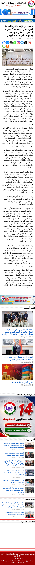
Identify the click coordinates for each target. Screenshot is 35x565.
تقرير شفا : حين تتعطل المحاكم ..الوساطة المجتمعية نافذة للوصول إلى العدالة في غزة (13, 472)
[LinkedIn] (18, 558)
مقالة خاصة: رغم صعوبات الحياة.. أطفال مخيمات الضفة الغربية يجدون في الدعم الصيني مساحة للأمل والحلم (17, 331)
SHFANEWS (5, 554)
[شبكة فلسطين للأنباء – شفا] (17, 3)
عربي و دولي (15, 38)
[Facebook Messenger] (7, 42)
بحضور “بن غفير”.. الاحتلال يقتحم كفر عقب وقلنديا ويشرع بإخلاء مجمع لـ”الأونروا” (13, 490)
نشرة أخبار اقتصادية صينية (22, 382)
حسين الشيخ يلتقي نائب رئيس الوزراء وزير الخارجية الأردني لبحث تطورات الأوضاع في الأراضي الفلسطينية (13, 463)
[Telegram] (22, 42)
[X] (11, 42)
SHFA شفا (17, 556)
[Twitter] (20, 558)
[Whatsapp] (14, 42)
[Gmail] (29, 42)
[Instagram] (18, 42)
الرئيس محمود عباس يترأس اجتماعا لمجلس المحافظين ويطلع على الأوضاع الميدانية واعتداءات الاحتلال (13, 445)
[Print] (7, 46)
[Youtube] (15, 558)
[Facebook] (4, 42)
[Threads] (25, 42)
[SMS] (4, 46)
